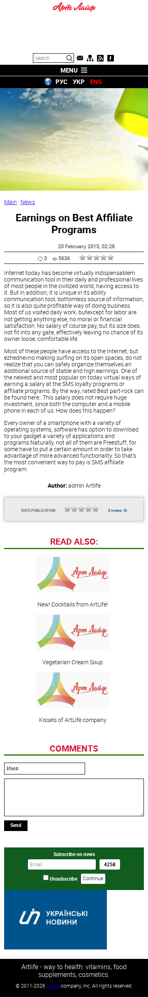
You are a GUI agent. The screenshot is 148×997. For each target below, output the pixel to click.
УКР (79, 81)
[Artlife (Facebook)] (110, 58)
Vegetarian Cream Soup (72, 661)
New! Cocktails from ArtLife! (72, 604)
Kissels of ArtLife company (72, 719)
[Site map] (90, 58)
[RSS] (100, 58)
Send (15, 825)
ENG (96, 81)
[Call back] (79, 58)
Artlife (53, 985)
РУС (61, 81)
